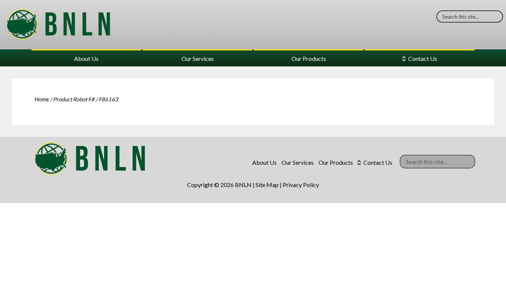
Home (41, 99)
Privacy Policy (301, 184)
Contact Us (422, 58)
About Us (86, 58)
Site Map (267, 184)
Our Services (198, 58)
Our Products (309, 58)
